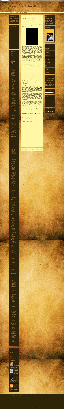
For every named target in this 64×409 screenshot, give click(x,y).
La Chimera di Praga (13, 202)
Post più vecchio (39, 149)
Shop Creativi (47, 72)
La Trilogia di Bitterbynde (13, 224)
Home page (12, 12)
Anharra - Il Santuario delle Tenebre (13, 131)
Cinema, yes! (13, 226)
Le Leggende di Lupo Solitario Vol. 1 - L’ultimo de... (13, 85)
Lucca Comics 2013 (13, 250)
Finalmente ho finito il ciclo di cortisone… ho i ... (13, 262)
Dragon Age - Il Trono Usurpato (13, 138)
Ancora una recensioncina (13, 255)
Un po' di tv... (13, 225)
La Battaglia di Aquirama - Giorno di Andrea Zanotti (16, 385)
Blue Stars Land (22, 6)
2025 (11, 53)
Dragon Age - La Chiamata (13, 136)
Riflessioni (46, 68)
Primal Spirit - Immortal (13, 157)
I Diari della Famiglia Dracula (12, 92)
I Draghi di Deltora (13, 124)
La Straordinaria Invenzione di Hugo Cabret (13, 153)
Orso (12, 106)
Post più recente (24, 149)
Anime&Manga (47, 66)
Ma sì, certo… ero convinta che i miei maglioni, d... (13, 324)
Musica (12, 68)
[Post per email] (35, 113)
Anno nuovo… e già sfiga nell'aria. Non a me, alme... (13, 101)
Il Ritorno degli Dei (13, 103)
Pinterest (11, 353)
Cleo (12, 83)
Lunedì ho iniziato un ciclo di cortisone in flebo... (13, 88)
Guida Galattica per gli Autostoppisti (13, 176)
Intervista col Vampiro (13, 184)
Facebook (11, 352)
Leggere (28, 114)
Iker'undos (12, 296)
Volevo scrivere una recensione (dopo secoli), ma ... (13, 164)
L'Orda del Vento (13, 122)
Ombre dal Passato (12, 201)
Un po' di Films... (13, 301)
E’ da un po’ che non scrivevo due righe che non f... (13, 197)
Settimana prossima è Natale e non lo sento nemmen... (13, 237)
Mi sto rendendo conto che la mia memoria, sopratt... (13, 287)
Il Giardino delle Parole (13, 209)
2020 (11, 56)
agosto (12, 64)
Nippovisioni (13, 190)
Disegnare (46, 59)
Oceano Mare (13, 114)
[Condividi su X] (39, 113)
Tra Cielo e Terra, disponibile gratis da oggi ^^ (16, 377)
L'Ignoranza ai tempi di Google (13, 71)
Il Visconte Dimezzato (13, 134)
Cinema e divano (13, 214)
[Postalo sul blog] (38, 113)
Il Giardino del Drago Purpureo (13, 119)
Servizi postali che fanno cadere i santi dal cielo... (13, 267)
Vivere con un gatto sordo (16, 362)
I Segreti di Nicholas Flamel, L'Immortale (13, 218)
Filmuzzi (12, 239)
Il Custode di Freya (13, 143)
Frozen (12, 231)
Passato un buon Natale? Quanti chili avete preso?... (13, 233)
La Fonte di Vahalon (12, 127)
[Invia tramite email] (37, 113)
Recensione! (13, 283)
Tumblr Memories (33, 114)
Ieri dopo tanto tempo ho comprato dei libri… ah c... (13, 229)
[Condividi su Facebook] (39, 113)
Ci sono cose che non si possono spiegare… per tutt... (13, 94)
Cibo (46, 69)
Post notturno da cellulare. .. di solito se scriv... (13, 173)
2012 (11, 343)
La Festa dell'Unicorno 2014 (13, 186)
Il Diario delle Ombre (13, 151)
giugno (12, 67)
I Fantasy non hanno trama (13, 282)
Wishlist (11, 356)
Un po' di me (47, 52)
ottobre (12, 63)
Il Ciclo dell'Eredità (13, 189)
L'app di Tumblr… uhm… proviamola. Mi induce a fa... (13, 192)
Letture (17, 12)
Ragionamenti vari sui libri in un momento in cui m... (13, 294)
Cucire (46, 65)
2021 (11, 55)
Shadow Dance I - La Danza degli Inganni (13, 182)
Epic (12, 244)
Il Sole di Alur (13, 204)
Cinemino (12, 199)
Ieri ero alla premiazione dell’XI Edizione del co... (13, 247)
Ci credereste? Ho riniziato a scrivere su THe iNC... (13, 320)
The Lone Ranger (13, 311)
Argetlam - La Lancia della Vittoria (13, 161)
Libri (30, 114)
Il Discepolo (13, 128)
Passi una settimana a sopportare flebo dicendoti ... (13, 258)
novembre (12, 62)
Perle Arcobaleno (13, 69)
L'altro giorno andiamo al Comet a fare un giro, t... (13, 242)
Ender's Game (13, 245)
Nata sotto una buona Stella (13, 140)
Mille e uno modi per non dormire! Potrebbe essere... (13, 299)
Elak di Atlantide (13, 123)
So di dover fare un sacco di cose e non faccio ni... (13, 328)
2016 (11, 60)
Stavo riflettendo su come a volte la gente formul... (13, 269)
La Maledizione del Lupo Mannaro (13, 149)
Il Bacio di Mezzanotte (13, 167)
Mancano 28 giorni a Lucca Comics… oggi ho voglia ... (13, 252)
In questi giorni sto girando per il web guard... (13, 306)
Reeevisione (13, 272)
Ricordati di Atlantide (12, 155)
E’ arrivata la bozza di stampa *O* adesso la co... (13, 341)
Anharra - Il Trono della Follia (13, 133)
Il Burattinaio (13, 117)
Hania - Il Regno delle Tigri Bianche (13, 81)
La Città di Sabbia (13, 174)
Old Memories (47, 55)
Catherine (12, 322)
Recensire (12, 73)
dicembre (12, 61)
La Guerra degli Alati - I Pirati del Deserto (13, 108)
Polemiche (12, 307)
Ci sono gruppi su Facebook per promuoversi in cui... (13, 290)
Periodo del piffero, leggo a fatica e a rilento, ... (13, 75)
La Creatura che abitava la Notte (13, 159)
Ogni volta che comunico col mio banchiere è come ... (13, 331)
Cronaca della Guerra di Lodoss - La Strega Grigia (13, 169)
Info (20, 12)
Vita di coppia (47, 62)
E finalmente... (13, 72)
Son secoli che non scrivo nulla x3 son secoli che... (13, 221)
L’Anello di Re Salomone (13, 105)
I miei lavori (25, 12)
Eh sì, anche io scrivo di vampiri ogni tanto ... (13, 279)
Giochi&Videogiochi (48, 58)
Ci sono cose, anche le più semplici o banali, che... (13, 98)
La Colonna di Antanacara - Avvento (13, 179)
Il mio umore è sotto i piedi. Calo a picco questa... (13, 316)
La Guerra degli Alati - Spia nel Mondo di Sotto (13, 111)
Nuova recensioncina (13, 264)
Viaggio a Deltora (13, 125)
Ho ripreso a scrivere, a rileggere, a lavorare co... (13, 206)
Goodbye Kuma (13, 335)
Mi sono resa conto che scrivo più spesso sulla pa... (13, 212)
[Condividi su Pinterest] (40, 113)
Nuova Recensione (13, 275)
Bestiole (26, 114)
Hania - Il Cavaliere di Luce (13, 79)
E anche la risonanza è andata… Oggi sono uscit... (13, 337)
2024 (11, 54)
